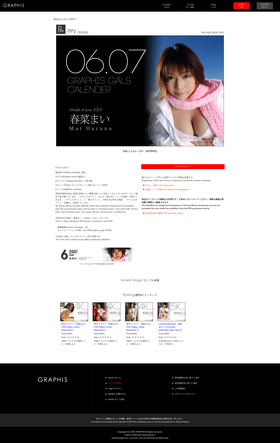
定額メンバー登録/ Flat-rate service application (167, 189)
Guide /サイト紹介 (116, 399)
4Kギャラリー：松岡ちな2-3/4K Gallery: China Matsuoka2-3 (138, 327)
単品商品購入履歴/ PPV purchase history (164, 213)
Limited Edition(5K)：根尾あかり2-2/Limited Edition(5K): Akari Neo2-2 (170, 327)
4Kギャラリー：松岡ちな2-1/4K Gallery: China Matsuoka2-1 (73, 327)
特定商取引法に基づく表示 (187, 378)
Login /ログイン (115, 388)
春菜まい (82, 176)
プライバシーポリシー (185, 394)
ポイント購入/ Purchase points (160, 185)
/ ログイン (183, 166)
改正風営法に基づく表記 (186, 383)
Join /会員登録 (114, 383)
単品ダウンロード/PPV (64, 19)
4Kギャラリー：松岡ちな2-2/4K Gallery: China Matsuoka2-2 (106, 327)
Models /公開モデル (117, 394)
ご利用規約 (180, 388)
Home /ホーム (114, 378)
